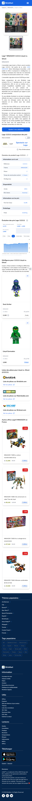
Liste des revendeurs (8, 708)
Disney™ (4, 607)
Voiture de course (22, 642)
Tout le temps (26, 236)
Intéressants (5, 739)
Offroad (4, 655)
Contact (4, 683)
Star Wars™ (5, 610)
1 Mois (4, 236)
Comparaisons (6, 735)
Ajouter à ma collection (16, 129)
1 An (13, 236)
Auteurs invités (6, 679)
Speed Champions (7, 613)
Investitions (5, 728)
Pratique (4, 730)
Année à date (19, 236)
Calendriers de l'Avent (12, 642)
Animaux (23, 645)
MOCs (3, 741)
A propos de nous (7, 676)
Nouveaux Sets (6, 712)
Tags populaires (9, 638)
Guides (4, 726)
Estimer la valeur (7, 717)
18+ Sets (4, 710)
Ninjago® (4, 624)
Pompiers (14, 652)
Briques (4, 737)
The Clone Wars (18, 655)
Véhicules (16, 645)
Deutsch (10, 763)
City (3, 605)
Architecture (5, 602)
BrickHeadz (5, 619)
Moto (26, 652)
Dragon (10, 649)
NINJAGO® (24, 168)
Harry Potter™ (6, 621)
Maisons (20, 652)
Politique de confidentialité (9, 687)
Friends (4, 633)
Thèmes (4, 706)
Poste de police (6, 652)
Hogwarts (9, 645)
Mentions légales (7, 689)
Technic (4, 627)
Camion (10, 655)
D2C (4, 642)
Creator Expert (6, 630)
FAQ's (3, 681)
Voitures (4, 649)
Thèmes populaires (10, 598)
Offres (4, 699)
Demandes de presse (8, 685)
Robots (25, 649)
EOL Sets (4, 714)
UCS (4, 645)
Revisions (4, 733)
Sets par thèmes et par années (10, 703)
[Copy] (27, 155)
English (4, 763)
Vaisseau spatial (18, 649)
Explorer (4, 701)
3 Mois (8, 236)
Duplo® (4, 616)
